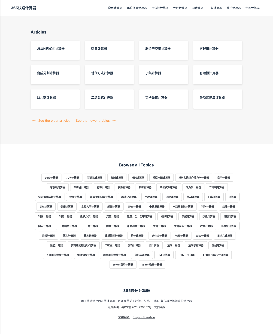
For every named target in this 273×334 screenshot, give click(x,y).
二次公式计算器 (102, 97)
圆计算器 (197, 7)
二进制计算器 (216, 187)
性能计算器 (56, 245)
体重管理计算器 (114, 235)
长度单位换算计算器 (57, 255)
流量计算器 (112, 216)
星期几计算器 (224, 235)
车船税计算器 (57, 187)
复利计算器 (75, 197)
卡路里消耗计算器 (183, 206)
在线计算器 (218, 245)
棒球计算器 (138, 177)
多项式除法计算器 (212, 97)
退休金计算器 (159, 235)
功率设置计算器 (156, 97)
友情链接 (160, 307)
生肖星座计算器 (183, 225)
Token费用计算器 (123, 264)
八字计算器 (72, 177)
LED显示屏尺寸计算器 (215, 255)
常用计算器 (115, 7)
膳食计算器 (112, 225)
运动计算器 (173, 245)
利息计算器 (65, 216)
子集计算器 (153, 73)
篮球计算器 (228, 206)
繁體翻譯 (124, 317)
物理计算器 (253, 7)
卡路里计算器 (156, 206)
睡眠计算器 (48, 235)
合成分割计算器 (48, 73)
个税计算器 (151, 197)
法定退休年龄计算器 (49, 197)
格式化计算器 (128, 197)
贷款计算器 (145, 187)
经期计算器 (113, 206)
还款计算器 (172, 197)
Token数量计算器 (151, 264)
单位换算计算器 (137, 7)
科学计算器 (207, 206)
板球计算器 (117, 177)
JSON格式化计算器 (51, 49)
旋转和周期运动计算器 (83, 245)
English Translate (144, 317)
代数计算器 (180, 7)
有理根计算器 (209, 73)
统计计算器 (137, 235)
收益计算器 (206, 225)
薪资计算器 (202, 235)
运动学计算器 (195, 245)
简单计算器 (46, 206)
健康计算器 (67, 206)
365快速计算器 (23, 8)
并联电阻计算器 (161, 177)
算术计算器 (234, 7)
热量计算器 (99, 49)
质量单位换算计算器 (114, 255)
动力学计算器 (193, 187)
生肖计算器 (159, 225)
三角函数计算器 (68, 225)
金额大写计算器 (90, 206)
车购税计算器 (81, 187)
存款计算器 (103, 187)
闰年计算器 (44, 225)
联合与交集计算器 (158, 49)
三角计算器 (215, 7)
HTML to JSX (187, 255)
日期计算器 (230, 216)
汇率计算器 (214, 197)
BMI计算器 (164, 255)
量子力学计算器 (89, 216)
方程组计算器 (209, 49)
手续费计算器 (228, 225)
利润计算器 (44, 216)
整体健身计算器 (86, 255)
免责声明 (113, 307)
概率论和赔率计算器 (101, 197)
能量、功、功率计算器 (139, 216)
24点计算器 (51, 177)
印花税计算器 (112, 245)
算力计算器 (69, 235)
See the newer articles (93, 121)
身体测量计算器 (136, 225)
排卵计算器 (167, 216)
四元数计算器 (46, 97)
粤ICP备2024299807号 (136, 307)
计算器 (232, 197)
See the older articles (54, 121)
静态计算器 (134, 206)
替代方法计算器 (102, 73)
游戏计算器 (134, 245)
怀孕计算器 (193, 197)
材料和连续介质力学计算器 (194, 177)
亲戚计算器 (188, 216)
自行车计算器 (141, 255)
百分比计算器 (160, 7)
